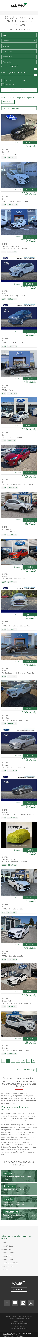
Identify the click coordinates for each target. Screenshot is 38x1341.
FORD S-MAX (8, 1259)
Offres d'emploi (19, 1321)
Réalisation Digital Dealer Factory (19, 1318)
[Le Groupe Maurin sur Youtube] (15, 1303)
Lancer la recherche (19, 90)
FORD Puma (8, 1249)
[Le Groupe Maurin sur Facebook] (7, 1303)
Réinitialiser (8, 101)
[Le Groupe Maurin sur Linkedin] (23, 1303)
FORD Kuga (8, 1246)
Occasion (23, 80)
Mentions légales (19, 1326)
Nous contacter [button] (19, 1289)
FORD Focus (8, 1256)
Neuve (8, 80)
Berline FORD (8, 1266)
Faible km (10, 85)
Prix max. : (5, 66)
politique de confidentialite (19, 1328)
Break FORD (8, 1269)
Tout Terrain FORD (10, 1263)
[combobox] (19, 35)
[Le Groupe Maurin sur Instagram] (31, 1303)
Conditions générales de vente (19, 1323)
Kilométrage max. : (8, 73)
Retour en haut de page (25, 1070)
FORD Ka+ (7, 1243)
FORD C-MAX (8, 1253)
